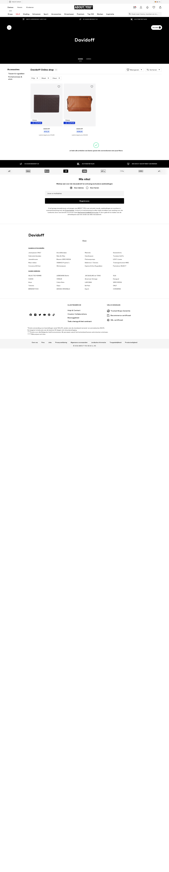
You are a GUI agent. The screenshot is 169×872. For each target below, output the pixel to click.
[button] (135, 70)
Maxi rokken (32, 262)
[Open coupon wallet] (134, 7)
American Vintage (91, 279)
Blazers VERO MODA (64, 259)
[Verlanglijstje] (153, 7)
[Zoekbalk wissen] (160, 14)
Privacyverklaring (61, 342)
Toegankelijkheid (115, 342)
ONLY (115, 285)
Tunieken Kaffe (118, 256)
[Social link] (30, 314)
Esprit (87, 289)
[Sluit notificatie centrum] (147, 7)
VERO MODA (117, 282)
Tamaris (31, 285)
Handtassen (89, 256)
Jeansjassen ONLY (34, 253)
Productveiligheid (131, 342)
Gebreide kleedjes (34, 256)
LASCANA (88, 282)
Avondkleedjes (62, 253)
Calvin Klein (60, 282)
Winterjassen (61, 266)
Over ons (35, 342)
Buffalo (87, 285)
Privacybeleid (69, 210)
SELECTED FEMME (35, 275)
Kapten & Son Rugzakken (93, 266)
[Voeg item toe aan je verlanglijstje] (59, 86)
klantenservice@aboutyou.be (88, 212)
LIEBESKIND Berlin (63, 275)
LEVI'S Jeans (117, 259)
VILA (114, 275)
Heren (19, 7)
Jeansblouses (33, 259)
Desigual (116, 279)
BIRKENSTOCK (33, 289)
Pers (43, 342)
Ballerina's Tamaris (91, 262)
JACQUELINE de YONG (93, 275)
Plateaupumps (90, 259)
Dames (10, 7)
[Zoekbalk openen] (129, 14)
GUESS (30, 279)
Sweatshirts (117, 253)
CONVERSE (117, 289)
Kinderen (30, 7)
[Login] (141, 7)
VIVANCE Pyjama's (63, 262)
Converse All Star (34, 266)
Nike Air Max (61, 256)
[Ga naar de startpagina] (41, 306)
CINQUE (59, 279)
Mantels (88, 253)
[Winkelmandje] (160, 7)
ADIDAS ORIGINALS (63, 289)
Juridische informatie (98, 342)
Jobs (50, 342)
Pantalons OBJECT (119, 266)
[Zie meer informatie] (47, 137)
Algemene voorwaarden (79, 342)
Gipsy (58, 285)
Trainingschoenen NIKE (121, 262)
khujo (30, 282)
